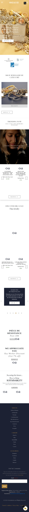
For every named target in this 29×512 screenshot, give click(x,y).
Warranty (14, 414)
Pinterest (14, 462)
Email (14, 478)
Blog (14, 437)
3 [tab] (13, 313)
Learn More (14, 387)
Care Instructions (14, 417)
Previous (2, 94)
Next (26, 94)
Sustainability (14, 439)
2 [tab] (10, 313)
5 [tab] (18, 313)
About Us (14, 435)
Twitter (14, 457)
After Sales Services (14, 419)
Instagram (14, 453)
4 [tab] (15, 313)
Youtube (14, 460)
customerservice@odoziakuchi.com (17, 493)
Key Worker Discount (14, 421)
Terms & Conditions (7, 505)
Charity (14, 442)
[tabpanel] (14, 297)
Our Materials (14, 412)
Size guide (14, 428)
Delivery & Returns (14, 410)
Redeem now (14, 359)
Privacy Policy (20, 475)
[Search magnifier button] (25, 3)
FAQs (14, 426)
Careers (14, 446)
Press (14, 444)
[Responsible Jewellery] (20, 60)
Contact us (14, 423)
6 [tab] (21, 313)
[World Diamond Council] (14, 64)
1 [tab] (7, 313)
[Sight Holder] (9, 60)
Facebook (14, 455)
